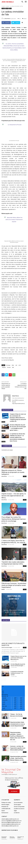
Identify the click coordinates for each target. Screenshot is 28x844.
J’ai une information (18, 802)
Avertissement (5, 812)
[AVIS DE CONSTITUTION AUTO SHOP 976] (14, 632)
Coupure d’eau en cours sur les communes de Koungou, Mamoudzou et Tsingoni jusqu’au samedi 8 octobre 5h (18, 417)
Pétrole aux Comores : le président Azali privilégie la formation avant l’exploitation (14, 585)
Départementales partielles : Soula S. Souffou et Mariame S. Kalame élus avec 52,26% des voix (17, 736)
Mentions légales (5, 804)
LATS (20, 365)
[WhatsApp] (13, 374)
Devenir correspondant (19, 806)
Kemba (3, 589)
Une (10, 8)
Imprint (3, 810)
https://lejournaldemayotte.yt (18, 398)
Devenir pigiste (17, 804)
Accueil (3, 6)
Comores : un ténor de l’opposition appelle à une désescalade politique (17, 748)
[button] (22, 2)
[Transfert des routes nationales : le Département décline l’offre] (14, 554)
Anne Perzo (7, 18)
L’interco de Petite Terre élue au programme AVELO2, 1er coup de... (14, 541)
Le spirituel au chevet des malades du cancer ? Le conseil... (17, 673)
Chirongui (8, 365)
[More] (22, 22)
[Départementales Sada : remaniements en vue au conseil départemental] (5, 724)
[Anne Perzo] (3, 18)
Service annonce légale (7, 647)
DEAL (13, 365)
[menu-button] (26, 2)
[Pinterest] (10, 374)
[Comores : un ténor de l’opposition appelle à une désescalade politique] (5, 748)
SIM (13, 367)
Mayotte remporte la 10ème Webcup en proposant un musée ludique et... (13, 472)
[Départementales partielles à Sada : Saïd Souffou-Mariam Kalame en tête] (5, 758)
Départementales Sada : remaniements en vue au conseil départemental (17, 724)
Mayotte (4, 367)
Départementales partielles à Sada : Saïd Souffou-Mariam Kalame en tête (18, 758)
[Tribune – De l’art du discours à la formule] (5, 716)
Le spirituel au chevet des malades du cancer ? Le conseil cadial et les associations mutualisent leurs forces (17, 437)
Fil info (3, 421)
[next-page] (5, 679)
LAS (16, 365)
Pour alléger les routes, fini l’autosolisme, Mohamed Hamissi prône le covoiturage (14, 519)
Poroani (9, 367)
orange (7, 6)
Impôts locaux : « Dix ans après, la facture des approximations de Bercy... (14, 496)
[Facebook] (3, 374)
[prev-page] (3, 679)
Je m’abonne (17, 812)
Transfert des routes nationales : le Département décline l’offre (13, 563)
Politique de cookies (6, 802)
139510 (24, 476)
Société (7, 8)
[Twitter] (6, 374)
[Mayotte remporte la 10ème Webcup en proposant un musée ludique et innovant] (14, 462)
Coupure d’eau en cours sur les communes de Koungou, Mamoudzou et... (18, 658)
